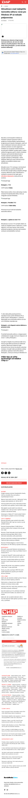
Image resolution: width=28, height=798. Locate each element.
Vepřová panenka (16, 684)
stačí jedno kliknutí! (14, 53)
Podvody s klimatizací (6, 704)
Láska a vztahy (18, 678)
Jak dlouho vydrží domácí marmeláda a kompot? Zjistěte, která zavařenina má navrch (13, 753)
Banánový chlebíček (21, 686)
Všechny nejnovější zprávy (14, 483)
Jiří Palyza (3, 20)
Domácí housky (5, 692)
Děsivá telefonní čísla (16, 675)
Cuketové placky (6, 689)
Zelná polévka (14, 689)
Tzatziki (20, 689)
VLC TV (20, 702)
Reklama (4, 621)
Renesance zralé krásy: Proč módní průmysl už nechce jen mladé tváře (12, 762)
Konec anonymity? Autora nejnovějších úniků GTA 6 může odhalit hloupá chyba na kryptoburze (13, 712)
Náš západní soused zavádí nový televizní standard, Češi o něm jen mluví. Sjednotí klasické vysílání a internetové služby (13, 509)
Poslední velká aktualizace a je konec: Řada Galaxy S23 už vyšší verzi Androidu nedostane (13, 725)
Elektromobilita (8, 702)
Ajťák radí (6, 680)
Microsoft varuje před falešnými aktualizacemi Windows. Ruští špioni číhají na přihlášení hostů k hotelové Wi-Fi (14, 551)
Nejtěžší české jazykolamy (8, 678)
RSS (18, 625)
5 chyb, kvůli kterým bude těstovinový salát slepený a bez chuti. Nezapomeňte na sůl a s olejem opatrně (14, 748)
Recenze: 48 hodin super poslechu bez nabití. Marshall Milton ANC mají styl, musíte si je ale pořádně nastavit (13, 522)
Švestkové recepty (21, 690)
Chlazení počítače (16, 695)
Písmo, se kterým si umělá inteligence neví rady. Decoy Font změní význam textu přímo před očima (13, 730)
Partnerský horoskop (12, 677)
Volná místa (5, 620)
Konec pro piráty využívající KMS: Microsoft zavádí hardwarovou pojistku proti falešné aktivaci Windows (12, 571)
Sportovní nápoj (14, 687)
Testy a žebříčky (6, 518)
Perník (10, 690)
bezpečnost (4, 547)
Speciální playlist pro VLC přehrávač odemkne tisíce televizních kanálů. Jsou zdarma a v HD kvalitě (13, 592)
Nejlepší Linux (16, 704)
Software (3, 463)
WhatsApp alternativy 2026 (14, 681)
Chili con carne (6, 687)
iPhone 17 (15, 702)
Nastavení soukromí (7, 626)
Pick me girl (20, 677)
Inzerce (19, 623)
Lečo (15, 690)
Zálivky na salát (22, 687)
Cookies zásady (6, 632)
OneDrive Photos (10, 698)
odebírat (14, 641)
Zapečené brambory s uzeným (17, 692)
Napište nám (19, 468)
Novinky (6, 6)
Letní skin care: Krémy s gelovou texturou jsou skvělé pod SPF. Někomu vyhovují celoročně (14, 766)
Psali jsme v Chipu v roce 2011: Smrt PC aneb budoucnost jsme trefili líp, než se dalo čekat (12, 721)
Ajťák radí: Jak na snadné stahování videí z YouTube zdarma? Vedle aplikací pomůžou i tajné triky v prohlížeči (13, 598)
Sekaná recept (5, 690)
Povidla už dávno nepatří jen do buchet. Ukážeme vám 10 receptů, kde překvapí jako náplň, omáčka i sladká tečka (13, 743)
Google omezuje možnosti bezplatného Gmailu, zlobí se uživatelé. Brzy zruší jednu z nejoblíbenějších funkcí (13, 495)
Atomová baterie (6, 701)
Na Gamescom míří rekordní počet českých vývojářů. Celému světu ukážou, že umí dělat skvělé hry (14, 734)
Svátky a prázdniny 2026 (15, 680)
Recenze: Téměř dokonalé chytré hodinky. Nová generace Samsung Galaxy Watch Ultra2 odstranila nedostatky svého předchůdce (13, 534)
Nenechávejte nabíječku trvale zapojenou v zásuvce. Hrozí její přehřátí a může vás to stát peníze (14, 716)
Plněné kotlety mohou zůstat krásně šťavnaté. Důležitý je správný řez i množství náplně (12, 757)
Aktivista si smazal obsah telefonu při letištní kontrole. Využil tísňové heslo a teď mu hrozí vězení (13, 561)
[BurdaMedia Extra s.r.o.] (10, 611)
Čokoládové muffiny (11, 686)
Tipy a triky (4, 576)
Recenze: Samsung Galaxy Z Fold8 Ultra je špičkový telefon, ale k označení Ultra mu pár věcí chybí (12, 528)
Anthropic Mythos (22, 699)
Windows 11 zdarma (12, 699)
